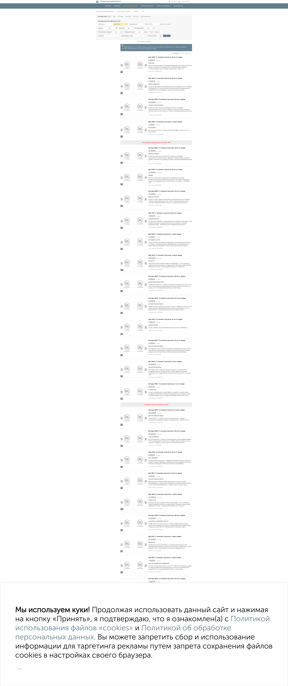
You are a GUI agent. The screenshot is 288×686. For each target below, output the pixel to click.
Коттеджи (120, 16)
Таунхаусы (128, 16)
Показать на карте (144, 41)
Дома (109, 16)
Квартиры (108, 6)
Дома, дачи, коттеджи (123, 11)
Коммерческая (178, 6)
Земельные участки (147, 6)
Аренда (136, 11)
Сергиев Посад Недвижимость (105, 11)
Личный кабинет (185, 1)
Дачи (114, 16)
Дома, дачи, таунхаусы (130, 6)
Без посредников (145, 16)
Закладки (173, 1)
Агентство (136, 16)
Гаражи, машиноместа (163, 6)
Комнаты (117, 6)
